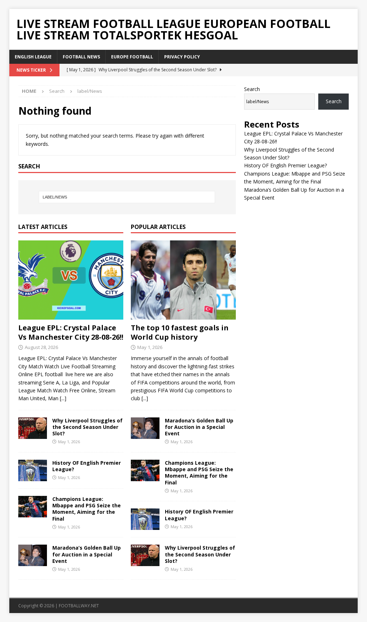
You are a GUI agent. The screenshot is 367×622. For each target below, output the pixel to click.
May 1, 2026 (69, 441)
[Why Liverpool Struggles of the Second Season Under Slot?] (32, 428)
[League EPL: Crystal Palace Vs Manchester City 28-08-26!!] (70, 279)
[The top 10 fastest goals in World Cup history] (183, 279)
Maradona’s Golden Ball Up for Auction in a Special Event (86, 554)
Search (252, 89)
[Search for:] (127, 197)
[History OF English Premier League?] (32, 470)
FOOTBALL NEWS (81, 57)
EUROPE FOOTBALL (132, 57)
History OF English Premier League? (86, 466)
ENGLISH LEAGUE (33, 57)
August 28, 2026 (41, 347)
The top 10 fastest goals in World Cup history (180, 332)
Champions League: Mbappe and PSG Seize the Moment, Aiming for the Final (86, 509)
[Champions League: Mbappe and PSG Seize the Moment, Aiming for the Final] (32, 506)
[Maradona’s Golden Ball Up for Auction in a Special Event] (32, 555)
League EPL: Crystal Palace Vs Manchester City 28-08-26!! (70, 332)
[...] (63, 398)
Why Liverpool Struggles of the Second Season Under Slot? (87, 427)
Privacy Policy (182, 57)
